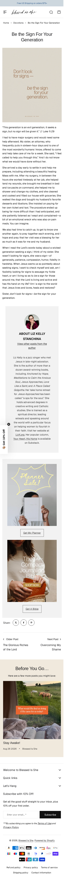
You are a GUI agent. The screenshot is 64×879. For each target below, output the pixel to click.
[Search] (51, 12)
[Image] (32, 495)
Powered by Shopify (43, 855)
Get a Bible (32, 609)
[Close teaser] (8, 424)
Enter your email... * (16, 829)
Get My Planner (32, 533)
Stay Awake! (11, 743)
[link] (16, 622)
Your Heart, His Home (25, 438)
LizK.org (20, 434)
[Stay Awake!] (32, 710)
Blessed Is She (24, 855)
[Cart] (59, 12)
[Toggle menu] (5, 12)
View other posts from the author (32, 345)
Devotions (18, 22)
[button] (4, 439)
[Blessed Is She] (24, 12)
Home (6, 22)
